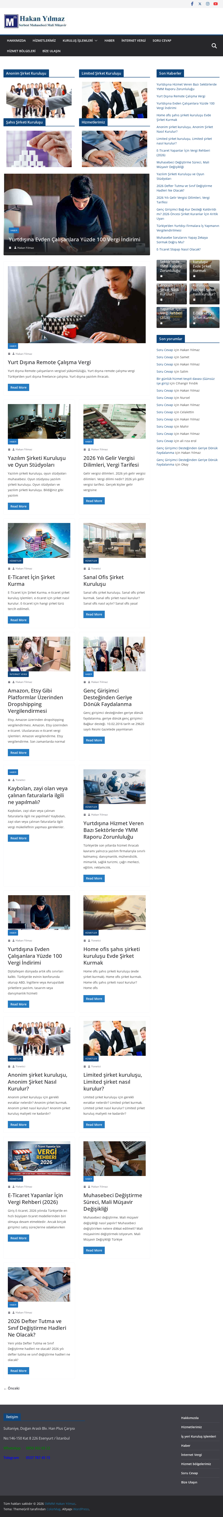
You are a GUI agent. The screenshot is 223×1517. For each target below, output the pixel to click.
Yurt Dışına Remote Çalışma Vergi (49, 362)
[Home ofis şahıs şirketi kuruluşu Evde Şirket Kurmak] (114, 912)
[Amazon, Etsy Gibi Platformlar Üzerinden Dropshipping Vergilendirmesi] (39, 654)
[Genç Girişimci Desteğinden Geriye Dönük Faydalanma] (114, 654)
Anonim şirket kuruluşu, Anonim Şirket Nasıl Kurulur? (37, 1081)
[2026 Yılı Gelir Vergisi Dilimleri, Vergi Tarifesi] (114, 421)
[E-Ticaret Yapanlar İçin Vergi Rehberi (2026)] (39, 1158)
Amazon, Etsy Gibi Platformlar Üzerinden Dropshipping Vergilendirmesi (35, 701)
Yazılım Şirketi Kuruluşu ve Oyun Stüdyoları (37, 461)
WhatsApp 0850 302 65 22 (26, 1448)
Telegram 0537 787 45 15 (26, 1457)
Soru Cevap (162, 40)
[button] (95, 41)
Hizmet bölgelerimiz (196, 1464)
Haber (110, 40)
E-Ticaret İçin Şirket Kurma (31, 580)
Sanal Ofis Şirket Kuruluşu (103, 580)
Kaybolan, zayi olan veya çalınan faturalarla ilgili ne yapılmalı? (38, 795)
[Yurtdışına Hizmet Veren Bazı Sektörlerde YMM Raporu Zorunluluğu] (114, 786)
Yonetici (96, 568)
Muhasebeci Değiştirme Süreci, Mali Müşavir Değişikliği (84, 239)
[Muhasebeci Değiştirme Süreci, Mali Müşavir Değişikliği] (84, 176)
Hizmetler (15, 560)
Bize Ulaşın (51, 51)
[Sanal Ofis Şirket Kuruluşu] (114, 540)
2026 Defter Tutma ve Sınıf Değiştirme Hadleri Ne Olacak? (37, 1327)
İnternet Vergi (134, 40)
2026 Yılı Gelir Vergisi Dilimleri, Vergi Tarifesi (111, 461)
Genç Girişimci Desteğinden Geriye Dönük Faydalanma (107, 697)
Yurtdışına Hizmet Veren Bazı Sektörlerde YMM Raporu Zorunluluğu (113, 829)
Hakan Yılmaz (33, 248)
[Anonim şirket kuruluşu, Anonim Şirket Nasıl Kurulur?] (39, 1038)
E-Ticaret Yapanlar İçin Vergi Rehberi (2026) (35, 1198)
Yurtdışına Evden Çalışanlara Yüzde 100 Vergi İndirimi (35, 955)
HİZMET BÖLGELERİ (21, 51)
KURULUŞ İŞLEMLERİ (78, 40)
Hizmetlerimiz (44, 40)
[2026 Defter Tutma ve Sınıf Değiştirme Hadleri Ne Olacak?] (39, 1284)
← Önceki (11, 1388)
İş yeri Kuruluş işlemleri (198, 1436)
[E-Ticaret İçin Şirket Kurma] (39, 540)
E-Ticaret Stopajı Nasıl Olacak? (179, 249)
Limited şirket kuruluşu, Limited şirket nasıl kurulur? (112, 1081)
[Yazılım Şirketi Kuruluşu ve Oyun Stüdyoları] (39, 421)
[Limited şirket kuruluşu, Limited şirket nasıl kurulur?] (114, 1038)
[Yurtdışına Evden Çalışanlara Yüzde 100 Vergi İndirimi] (39, 912)
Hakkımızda (16, 40)
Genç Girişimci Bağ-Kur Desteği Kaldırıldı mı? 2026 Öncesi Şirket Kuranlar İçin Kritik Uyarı (187, 214)
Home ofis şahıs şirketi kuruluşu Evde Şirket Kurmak (111, 955)
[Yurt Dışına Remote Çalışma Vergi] (77, 304)
